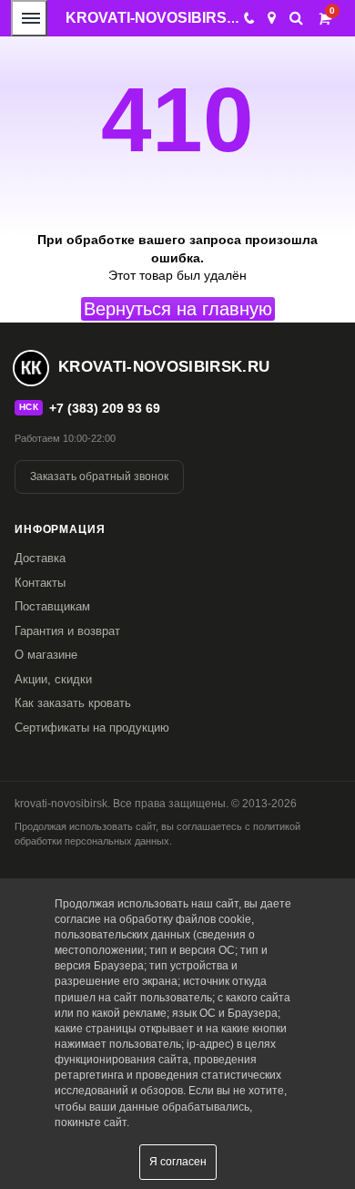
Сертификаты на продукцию (92, 727)
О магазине (46, 654)
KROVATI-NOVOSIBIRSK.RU (164, 18)
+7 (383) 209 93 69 (104, 408)
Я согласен (178, 1161)
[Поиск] (296, 18)
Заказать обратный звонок (99, 476)
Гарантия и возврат (67, 631)
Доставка (40, 558)
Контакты (40, 582)
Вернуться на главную (178, 309)
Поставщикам (52, 606)
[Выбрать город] (272, 18)
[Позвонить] (248, 18)
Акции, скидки (53, 679)
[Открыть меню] (29, 18)
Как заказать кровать (73, 703)
